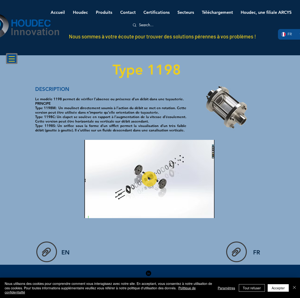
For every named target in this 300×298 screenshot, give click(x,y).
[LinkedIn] (148, 273)
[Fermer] (294, 287)
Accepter (278, 288)
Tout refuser (252, 288)
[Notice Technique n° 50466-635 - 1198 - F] (236, 252)
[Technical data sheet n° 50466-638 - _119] (46, 252)
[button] (208, 213)
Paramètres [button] (226, 288)
